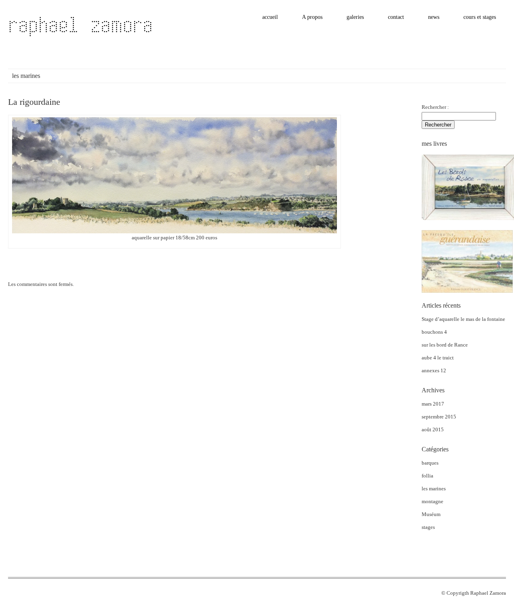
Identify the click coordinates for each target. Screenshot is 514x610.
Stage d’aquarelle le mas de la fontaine (463, 319)
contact (396, 17)
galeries (355, 17)
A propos (312, 17)
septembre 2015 (439, 417)
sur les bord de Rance (445, 345)
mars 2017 (433, 404)
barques (430, 463)
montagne (432, 501)
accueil (270, 17)
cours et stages (479, 17)
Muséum (431, 514)
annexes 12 (434, 370)
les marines (434, 489)
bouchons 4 (434, 332)
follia (427, 476)
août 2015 (433, 429)
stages (428, 527)
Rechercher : (435, 107)
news (433, 17)
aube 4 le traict (438, 358)
